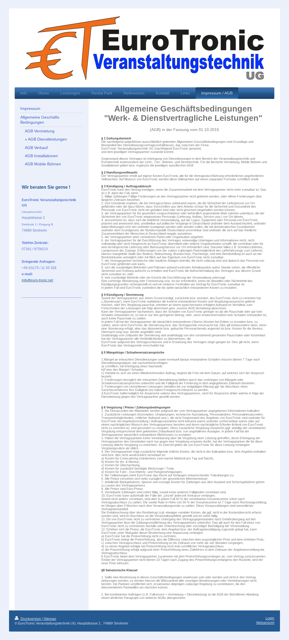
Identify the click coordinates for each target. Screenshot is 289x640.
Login (270, 618)
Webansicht (265, 623)
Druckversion (31, 619)
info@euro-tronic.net (37, 280)
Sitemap (49, 619)
